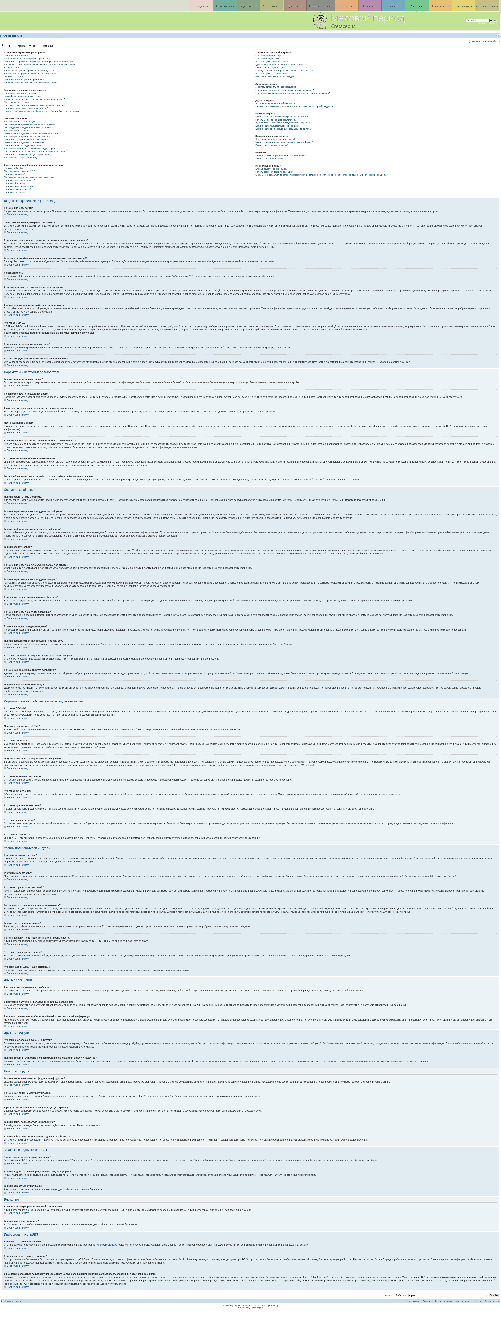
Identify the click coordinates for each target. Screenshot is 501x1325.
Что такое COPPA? (13, 77)
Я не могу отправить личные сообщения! (275, 87)
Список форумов (12, 36)
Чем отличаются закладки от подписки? (275, 139)
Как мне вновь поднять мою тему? (21, 157)
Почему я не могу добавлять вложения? (24, 142)
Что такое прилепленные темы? (20, 186)
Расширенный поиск (487, 23)
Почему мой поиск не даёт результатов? (275, 120)
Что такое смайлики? (14, 174)
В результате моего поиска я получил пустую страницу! (283, 123)
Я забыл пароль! (12, 67)
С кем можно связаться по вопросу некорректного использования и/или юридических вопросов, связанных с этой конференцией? (320, 175)
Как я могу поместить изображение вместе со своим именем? (35, 105)
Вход (498, 41)
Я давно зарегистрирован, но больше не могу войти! (30, 73)
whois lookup (215, 1277)
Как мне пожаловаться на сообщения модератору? (29, 148)
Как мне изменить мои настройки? (21, 93)
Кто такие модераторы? (267, 58)
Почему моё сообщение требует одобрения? (26, 154)
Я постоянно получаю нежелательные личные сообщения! (284, 90)
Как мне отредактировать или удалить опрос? (27, 136)
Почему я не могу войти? (16, 55)
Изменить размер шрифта (498, 35)
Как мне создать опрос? (16, 130)
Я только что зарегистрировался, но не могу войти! (29, 70)
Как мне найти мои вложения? (270, 158)
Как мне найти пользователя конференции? (277, 126)
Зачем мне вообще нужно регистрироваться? (27, 58)
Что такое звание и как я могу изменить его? (26, 108)
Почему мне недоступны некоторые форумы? (27, 139)
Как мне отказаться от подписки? (271, 145)
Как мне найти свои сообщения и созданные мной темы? (283, 129)
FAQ (473, 41)
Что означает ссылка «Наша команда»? (275, 77)
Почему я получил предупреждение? (22, 145)
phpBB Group (107, 1244)
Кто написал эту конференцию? (271, 169)
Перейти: (388, 1295)
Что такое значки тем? (15, 192)
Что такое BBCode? (13, 168)
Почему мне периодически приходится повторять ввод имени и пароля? (40, 61)
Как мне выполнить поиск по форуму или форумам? (281, 116)
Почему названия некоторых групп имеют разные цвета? (284, 70)
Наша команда (413, 1301)
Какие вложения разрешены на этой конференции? (280, 155)
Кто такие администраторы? (269, 55)
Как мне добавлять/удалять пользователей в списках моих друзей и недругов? (294, 106)
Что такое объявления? (15, 183)
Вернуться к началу (18, 214)
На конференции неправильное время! (23, 96)
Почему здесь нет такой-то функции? (274, 172)
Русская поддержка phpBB (250, 1308)
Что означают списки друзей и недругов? (275, 103)
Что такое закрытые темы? (17, 189)
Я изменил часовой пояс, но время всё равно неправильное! (34, 99)
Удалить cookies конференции (438, 1301)
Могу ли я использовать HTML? (19, 171)
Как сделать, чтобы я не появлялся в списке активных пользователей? (39, 64)
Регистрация (485, 41)
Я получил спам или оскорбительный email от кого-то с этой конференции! (292, 93)
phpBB (237, 1305)
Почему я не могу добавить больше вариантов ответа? (31, 133)
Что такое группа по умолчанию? (271, 73)
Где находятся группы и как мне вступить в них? (279, 64)
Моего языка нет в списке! (17, 102)
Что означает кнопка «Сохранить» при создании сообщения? (34, 151)
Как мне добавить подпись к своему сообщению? (28, 127)
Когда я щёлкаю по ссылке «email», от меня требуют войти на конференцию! (42, 111)
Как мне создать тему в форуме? (20, 121)
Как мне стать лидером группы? (271, 67)
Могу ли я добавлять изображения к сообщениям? (29, 177)
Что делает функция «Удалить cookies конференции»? (31, 82)
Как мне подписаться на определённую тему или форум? (284, 142)
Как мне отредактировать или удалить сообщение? (29, 124)
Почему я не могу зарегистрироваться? (24, 79)
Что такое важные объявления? (19, 180)
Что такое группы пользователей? (272, 61)
